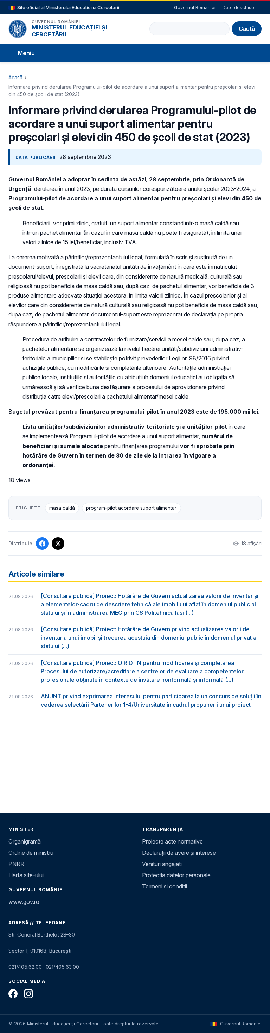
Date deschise (238, 7)
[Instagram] (28, 993)
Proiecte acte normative (172, 841)
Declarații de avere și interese (179, 852)
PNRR (16, 863)
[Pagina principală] (17, 29)
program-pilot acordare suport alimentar (131, 508)
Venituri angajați (162, 863)
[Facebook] (13, 993)
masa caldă (62, 508)
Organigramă (24, 841)
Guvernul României (195, 7)
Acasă (15, 77)
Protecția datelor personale (176, 875)
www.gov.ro (23, 901)
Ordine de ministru (30, 852)
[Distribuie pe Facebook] (42, 543)
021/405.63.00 (62, 967)
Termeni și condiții (164, 886)
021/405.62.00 (25, 967)
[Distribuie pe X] (58, 543)
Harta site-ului (26, 875)
